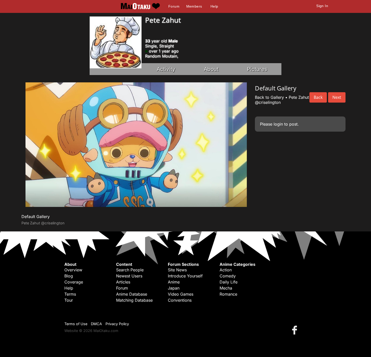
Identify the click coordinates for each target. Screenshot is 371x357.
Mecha (226, 288)
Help (214, 6)
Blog (68, 275)
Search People (130, 269)
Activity (166, 69)
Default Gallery (35, 216)
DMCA (96, 324)
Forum (173, 6)
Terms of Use (75, 324)
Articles (123, 281)
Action (226, 269)
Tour (68, 300)
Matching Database (134, 300)
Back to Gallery (269, 97)
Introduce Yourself (185, 275)
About (211, 69)
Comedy (228, 275)
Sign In (322, 6)
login (278, 124)
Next (336, 97)
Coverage (73, 281)
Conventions (180, 300)
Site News (177, 269)
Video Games (180, 294)
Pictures (257, 69)
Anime (174, 281)
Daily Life (228, 281)
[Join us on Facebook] (295, 330)
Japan (173, 288)
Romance (228, 294)
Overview (73, 269)
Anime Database (131, 294)
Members (194, 6)
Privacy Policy (117, 324)
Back (318, 97)
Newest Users (129, 275)
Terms (70, 294)
